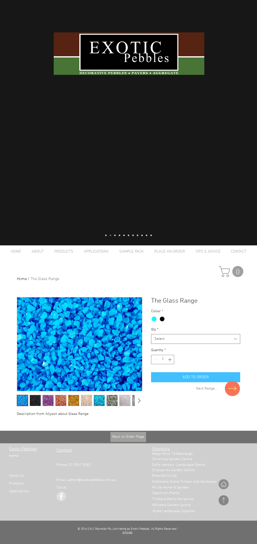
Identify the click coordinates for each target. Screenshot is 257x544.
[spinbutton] (162, 359)
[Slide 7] (133, 235)
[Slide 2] (110, 235)
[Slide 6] (128, 235)
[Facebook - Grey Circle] (61, 496)
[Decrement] (155, 359)
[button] (232, 271)
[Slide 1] (106, 235)
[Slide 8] (137, 235)
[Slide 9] (142, 235)
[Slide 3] (115, 235)
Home (22, 279)
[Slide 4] (119, 235)
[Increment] (170, 359)
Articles (127, 532)
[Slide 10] (146, 235)
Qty (154, 330)
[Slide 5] (124, 235)
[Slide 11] (151, 235)
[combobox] (195, 339)
